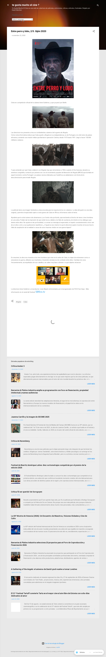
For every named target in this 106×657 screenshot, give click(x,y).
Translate (28, 21)
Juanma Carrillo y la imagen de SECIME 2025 (30, 417)
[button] (93, 31)
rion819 (58, 647)
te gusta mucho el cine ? (25, 5)
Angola (18, 302)
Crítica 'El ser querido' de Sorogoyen (26, 492)
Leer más (91, 384)
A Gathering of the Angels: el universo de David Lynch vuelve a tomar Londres (44, 569)
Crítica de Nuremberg (20, 441)
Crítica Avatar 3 (17, 366)
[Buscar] (98, 5)
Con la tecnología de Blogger (54, 643)
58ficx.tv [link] (40, 291)
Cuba (25, 302)
